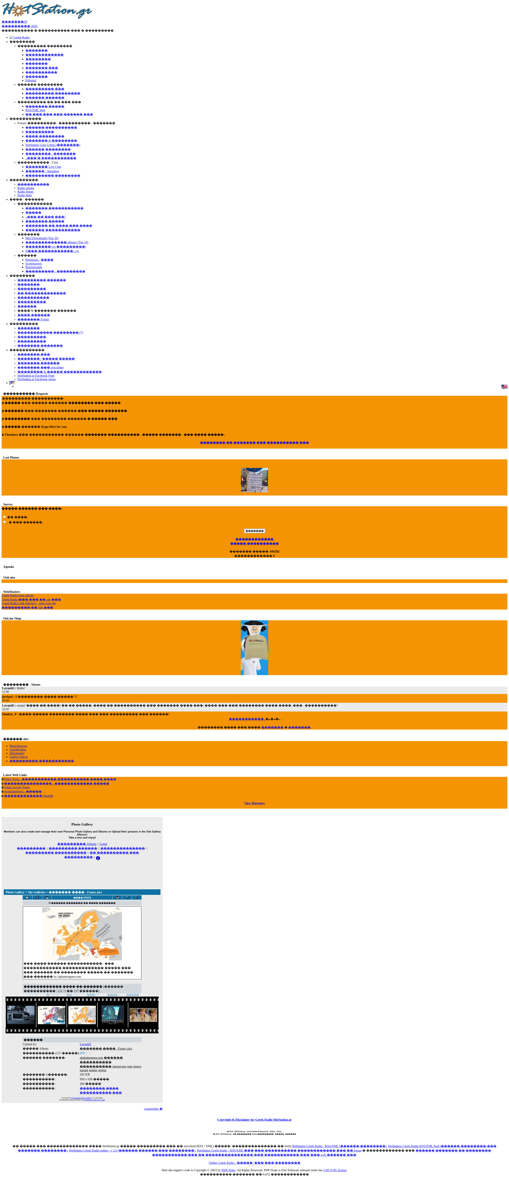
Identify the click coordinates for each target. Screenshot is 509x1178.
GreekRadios (18, 749)
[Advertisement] (82, 869)
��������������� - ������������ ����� (56, 783)
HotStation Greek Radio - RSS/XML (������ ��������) (339, 1146)
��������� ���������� (55, 852)
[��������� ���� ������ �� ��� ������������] (27, 897)
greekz (93, 1070)
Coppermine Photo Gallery (81, 1098)
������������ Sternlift (28, 796)
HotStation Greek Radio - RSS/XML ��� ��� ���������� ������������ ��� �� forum (279, 1150)
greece (137, 1066)
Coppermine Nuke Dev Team (94, 1100)
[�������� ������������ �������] (127, 897)
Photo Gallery (15, 892)
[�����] (32, 995)
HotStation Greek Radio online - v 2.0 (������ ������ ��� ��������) (132, 1150)
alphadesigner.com (91, 1057)
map (129, 1066)
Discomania (17, 753)
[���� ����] (113, 995)
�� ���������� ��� (114, 852)
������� (272, 727)
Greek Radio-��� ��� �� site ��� (31, 599)
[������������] (132, 995)
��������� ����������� (42, 761)
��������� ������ (73, 848)
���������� (96, 1062)
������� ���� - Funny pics (106, 1048)
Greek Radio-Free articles (18, 595)
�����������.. (247, 719)
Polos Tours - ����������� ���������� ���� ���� (60, 779)
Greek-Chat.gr (19, 756)
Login (103, 844)
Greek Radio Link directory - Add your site (29, 603)
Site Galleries (36, 892)
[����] (53, 995)
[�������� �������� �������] (137, 897)
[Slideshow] (47, 897)
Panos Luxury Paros (17, 787)
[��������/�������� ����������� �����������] (37, 897)
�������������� (122, 848)
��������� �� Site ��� (27, 607)
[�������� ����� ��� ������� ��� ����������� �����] (117, 897)
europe (84, 1070)
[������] (73, 995)
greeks (102, 1070)
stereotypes (119, 1066)
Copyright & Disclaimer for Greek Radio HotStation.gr (254, 1119)
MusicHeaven (18, 746)
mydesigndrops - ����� (23, 791)
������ (113, 1057)
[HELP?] (98, 857)
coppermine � (153, 1108)
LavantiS (85, 1044)
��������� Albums (76, 844)
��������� (31, 848)
